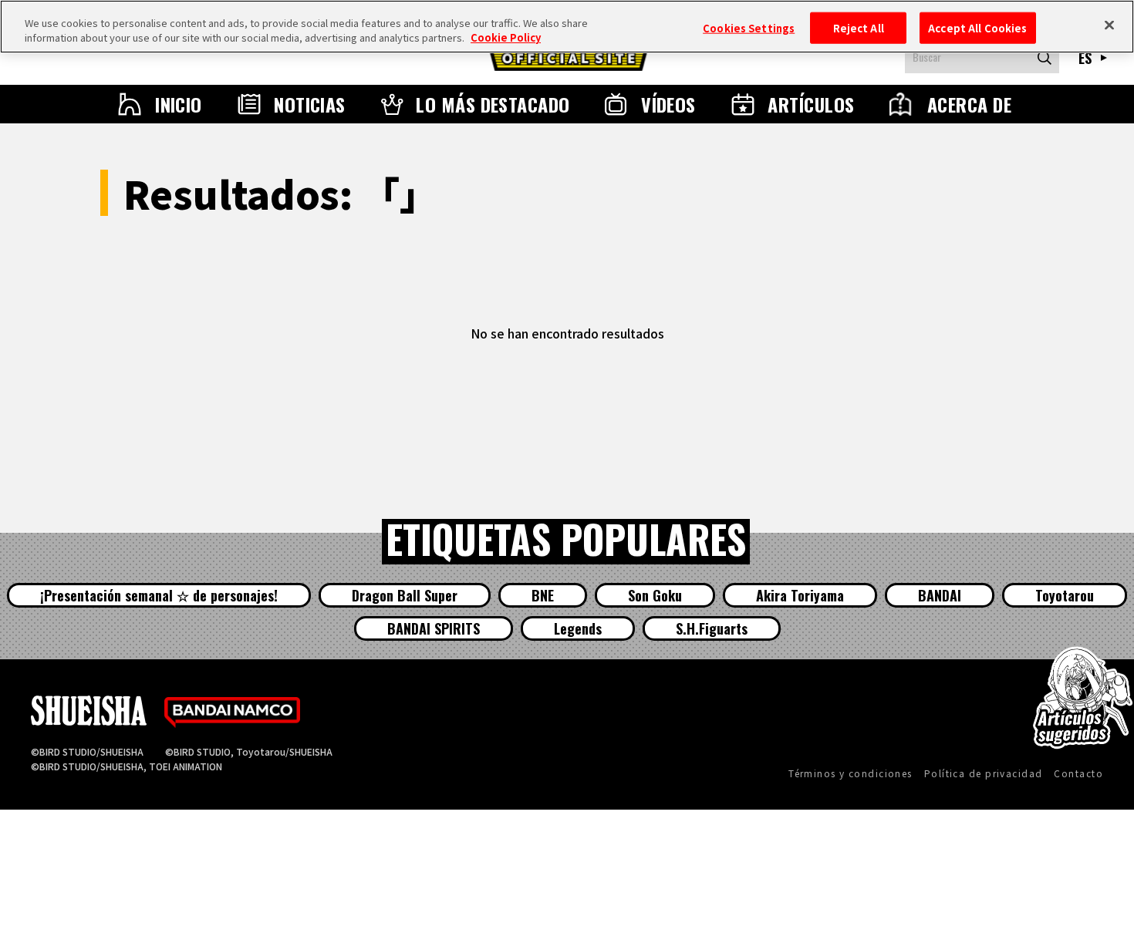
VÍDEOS (668, 104)
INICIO (178, 104)
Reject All (858, 27)
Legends (578, 628)
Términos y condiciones (850, 773)
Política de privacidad (983, 773)
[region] (567, 26)
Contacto (1078, 773)
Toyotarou (1064, 595)
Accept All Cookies (977, 27)
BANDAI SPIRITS (433, 628)
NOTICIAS (310, 104)
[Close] (1109, 25)
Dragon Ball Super (404, 595)
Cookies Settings (749, 27)
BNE (543, 595)
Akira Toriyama (800, 595)
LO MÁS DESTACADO (493, 104)
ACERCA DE (969, 104)
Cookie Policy (506, 38)
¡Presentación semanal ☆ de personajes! (159, 595)
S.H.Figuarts (712, 628)
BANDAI (939, 595)
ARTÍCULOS (811, 104)
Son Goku (655, 595)
